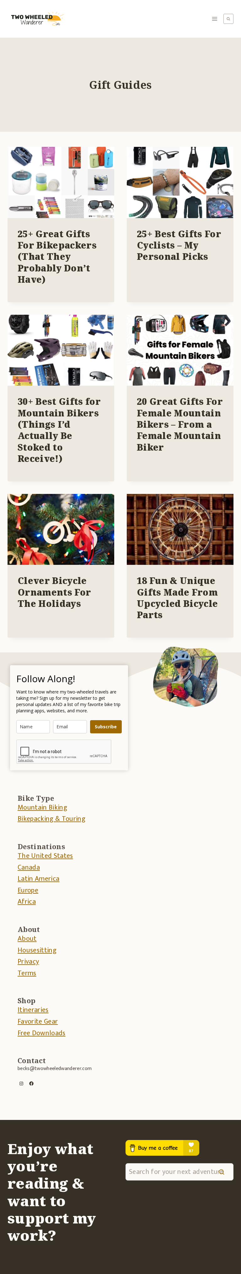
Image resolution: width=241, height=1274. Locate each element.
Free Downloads (42, 1033)
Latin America (38, 879)
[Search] (221, 1171)
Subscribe (106, 727)
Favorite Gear (38, 1021)
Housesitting (37, 950)
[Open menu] (215, 19)
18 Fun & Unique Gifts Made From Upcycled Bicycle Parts (177, 598)
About (27, 939)
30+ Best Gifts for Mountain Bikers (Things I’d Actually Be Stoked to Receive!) (59, 429)
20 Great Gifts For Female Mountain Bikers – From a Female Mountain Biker (180, 424)
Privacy (28, 961)
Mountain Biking (42, 807)
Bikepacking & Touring (51, 819)
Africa (27, 901)
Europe (28, 890)
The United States (45, 856)
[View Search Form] (228, 19)
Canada (29, 867)
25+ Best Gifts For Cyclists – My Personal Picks (179, 245)
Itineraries (33, 1010)
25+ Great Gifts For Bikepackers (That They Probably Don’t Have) (57, 257)
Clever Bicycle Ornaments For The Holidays (54, 592)
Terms (27, 973)
